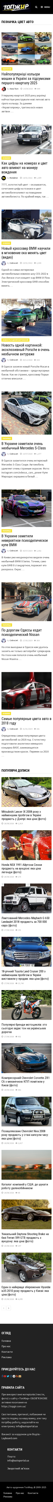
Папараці (7, 438)
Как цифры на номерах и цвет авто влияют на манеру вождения (24, 167)
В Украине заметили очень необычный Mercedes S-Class (23, 446)
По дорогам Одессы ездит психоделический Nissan (21, 632)
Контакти (7, 1351)
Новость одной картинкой (15, 340)
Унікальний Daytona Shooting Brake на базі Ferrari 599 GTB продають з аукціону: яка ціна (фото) (25, 1237)
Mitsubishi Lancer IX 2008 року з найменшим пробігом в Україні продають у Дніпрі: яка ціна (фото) (23, 815)
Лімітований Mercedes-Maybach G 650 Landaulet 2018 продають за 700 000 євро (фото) (25, 921)
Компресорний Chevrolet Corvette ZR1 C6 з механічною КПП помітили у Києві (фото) (25, 1081)
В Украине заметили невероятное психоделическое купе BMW (24, 540)
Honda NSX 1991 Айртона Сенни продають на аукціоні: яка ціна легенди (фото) (21, 868)
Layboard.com (9, 1438)
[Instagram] (11, 1376)
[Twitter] (8, 1376)
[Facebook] (2, 1376)
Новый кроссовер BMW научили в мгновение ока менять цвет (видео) (25, 252)
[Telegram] (14, 1376)
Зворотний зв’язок (18, 1468)
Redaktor (14, 177)
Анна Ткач (14, 88)
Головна (6, 1340)
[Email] (20, 1376)
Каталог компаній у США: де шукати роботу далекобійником (24, 1186)
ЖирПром (7, 69)
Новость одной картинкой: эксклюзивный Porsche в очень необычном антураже (25, 349)
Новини (6, 158)
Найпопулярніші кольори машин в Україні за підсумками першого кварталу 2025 (25, 78)
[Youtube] (5, 1376)
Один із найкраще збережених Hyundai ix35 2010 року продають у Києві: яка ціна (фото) (25, 1290)
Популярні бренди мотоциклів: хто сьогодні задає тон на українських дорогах (24, 1028)
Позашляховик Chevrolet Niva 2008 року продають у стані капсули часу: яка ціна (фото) (24, 1134)
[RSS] (17, 1376)
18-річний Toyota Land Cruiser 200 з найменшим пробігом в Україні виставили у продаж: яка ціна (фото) (25, 975)
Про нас (5, 1346)
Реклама (6, 1357)
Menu (47, 6)
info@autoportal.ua (27, 1426)
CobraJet (14, 263)
